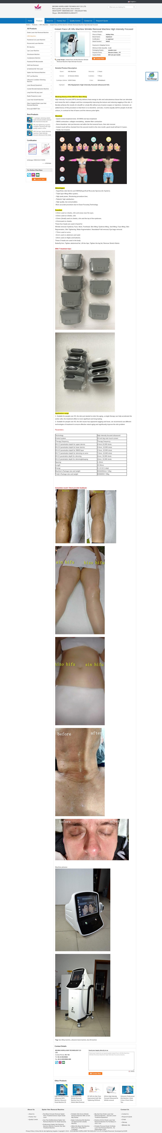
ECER (125, 1131)
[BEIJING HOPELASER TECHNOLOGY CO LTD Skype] (56, 1062)
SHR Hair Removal (33, 65)
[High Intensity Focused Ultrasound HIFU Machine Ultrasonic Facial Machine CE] (62, 1089)
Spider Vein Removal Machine (36, 72)
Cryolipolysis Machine (33, 58)
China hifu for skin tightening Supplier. (46, 1131)
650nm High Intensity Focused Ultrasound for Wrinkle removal (111, 1098)
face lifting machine (64, 1040)
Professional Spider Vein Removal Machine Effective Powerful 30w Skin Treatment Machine (54, 1126)
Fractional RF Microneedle (35, 61)
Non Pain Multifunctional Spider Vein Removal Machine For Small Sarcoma (54, 1121)
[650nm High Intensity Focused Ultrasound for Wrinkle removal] (111, 1089)
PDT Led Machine (32, 76)
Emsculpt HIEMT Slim (33, 109)
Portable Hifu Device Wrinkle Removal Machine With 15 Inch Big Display (80, 1115)
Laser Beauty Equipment (34, 85)
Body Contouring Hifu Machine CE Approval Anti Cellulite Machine (80, 1121)
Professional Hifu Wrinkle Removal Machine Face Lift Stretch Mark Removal (77, 1099)
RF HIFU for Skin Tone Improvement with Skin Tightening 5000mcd (94, 1098)
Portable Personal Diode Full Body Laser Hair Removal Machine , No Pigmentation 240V (105, 1127)
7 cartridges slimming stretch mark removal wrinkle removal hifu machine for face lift (42, 119)
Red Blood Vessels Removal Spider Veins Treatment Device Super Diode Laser (54, 1115)
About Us (50, 21)
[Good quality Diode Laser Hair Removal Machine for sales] (32, 149)
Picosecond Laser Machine (35, 43)
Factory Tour (61, 21)
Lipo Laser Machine (33, 50)
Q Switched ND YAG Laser (35, 69)
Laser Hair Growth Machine (35, 100)
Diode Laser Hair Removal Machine (38, 32)
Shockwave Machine (33, 54)
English (132, 1)
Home (30, 21)
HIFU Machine (43, 25)
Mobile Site (126, 1125)
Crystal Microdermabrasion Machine (38, 89)
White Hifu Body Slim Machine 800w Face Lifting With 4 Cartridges (80, 1127)
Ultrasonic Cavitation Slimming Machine (36, 80)
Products (39, 21)
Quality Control (75, 21)
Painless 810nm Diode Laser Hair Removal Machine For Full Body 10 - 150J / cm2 (105, 1121)
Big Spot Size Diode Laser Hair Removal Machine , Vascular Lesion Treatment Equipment (105, 1115)
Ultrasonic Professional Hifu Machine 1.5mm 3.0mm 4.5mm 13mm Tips (127, 1099)
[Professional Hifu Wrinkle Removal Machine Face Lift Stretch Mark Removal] (78, 1089)
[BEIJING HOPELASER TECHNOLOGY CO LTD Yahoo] (60, 1062)
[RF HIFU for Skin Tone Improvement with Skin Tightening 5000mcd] (94, 1089)
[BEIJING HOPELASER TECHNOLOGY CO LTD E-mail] (63, 1062)
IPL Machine (31, 47)
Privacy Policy (30, 1131)
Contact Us (88, 21)
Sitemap (124, 1122)
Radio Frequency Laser (34, 96)
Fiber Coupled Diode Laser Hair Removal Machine (36, 104)
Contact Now (100, 58)
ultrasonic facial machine (78, 1040)
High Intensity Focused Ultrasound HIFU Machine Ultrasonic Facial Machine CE (61, 1099)
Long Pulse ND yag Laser (35, 92)
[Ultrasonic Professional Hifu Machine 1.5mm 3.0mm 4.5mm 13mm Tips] (127, 1089)
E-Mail (124, 1119)
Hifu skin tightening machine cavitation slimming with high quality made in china (41, 126)
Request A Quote (102, 21)
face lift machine (92, 1040)
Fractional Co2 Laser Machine (36, 40)
